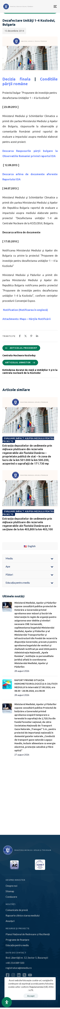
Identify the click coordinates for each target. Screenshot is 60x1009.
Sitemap (10, 891)
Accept (31, 995)
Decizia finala (16, 79)
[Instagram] (13, 975)
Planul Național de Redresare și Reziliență (28, 934)
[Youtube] (30, 975)
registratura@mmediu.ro (19, 967)
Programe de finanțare (17, 939)
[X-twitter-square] (24, 975)
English (31, 546)
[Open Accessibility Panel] (7, 1002)
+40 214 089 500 (15, 962)
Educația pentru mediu (17, 945)
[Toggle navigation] (43, 6)
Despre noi (11, 885)
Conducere (11, 896)
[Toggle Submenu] (52, 558)
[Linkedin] (19, 975)
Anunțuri (10, 920)
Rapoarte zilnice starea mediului (23, 915)
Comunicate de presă (17, 910)
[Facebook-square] (8, 975)
